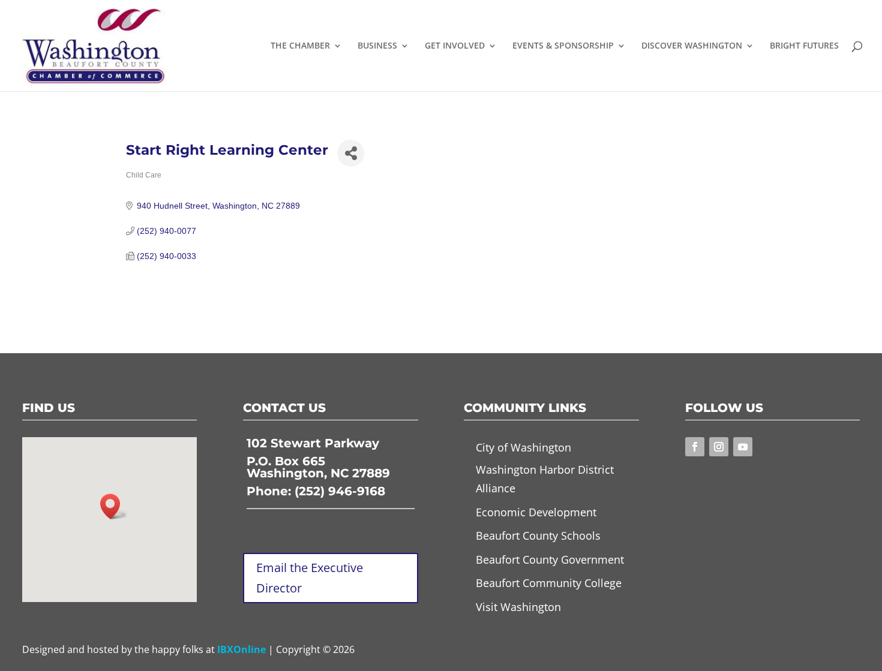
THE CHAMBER (300, 46)
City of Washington (523, 447)
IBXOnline (241, 649)
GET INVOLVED (455, 46)
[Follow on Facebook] (694, 446)
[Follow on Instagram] (718, 446)
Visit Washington (518, 607)
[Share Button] (350, 153)
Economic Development (536, 512)
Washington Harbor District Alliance (545, 478)
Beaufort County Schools (538, 535)
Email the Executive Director (309, 577)
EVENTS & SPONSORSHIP (563, 46)
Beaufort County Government (550, 559)
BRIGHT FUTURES (804, 46)
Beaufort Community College (549, 583)
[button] (114, 506)
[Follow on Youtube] (742, 446)
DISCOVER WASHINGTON (691, 46)
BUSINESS (377, 46)
